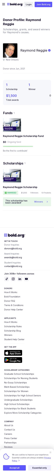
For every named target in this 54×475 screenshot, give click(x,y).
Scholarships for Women (16, 391)
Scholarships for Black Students (20, 408)
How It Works (10, 292)
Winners (8, 335)
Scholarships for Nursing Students (21, 378)
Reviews (8, 447)
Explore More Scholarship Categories (22, 413)
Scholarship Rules (13, 326)
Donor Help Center (13, 309)
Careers (8, 434)
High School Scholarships (16, 404)
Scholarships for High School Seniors (22, 395)
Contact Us (9, 429)
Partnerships (10, 442)
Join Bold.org (43, 4)
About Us (8, 425)
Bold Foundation (12, 296)
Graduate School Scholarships (19, 374)
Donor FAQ (9, 301)
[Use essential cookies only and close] (50, 452)
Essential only (39, 468)
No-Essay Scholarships (15, 382)
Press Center (10, 438)
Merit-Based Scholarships (17, 387)
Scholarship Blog (12, 330)
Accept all (14, 468)
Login (29, 4)
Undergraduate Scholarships (18, 400)
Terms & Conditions (13, 305)
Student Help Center (14, 339)
